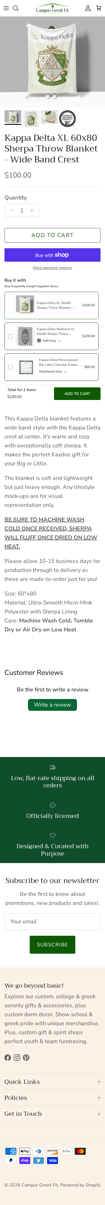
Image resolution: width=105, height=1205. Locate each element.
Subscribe (52, 944)
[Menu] (6, 8)
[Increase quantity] (33, 210)
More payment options (52, 268)
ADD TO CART (77, 393)
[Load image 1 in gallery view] (52, 62)
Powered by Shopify (80, 1185)
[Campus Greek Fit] (52, 8)
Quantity (15, 197)
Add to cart (52, 235)
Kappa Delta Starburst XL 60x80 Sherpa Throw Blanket (56, 334)
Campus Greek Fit (40, 1185)
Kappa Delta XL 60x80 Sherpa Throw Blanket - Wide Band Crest (55, 308)
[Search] (18, 8)
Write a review (52, 705)
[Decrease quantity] (10, 210)
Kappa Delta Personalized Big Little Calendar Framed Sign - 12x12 (59, 365)
